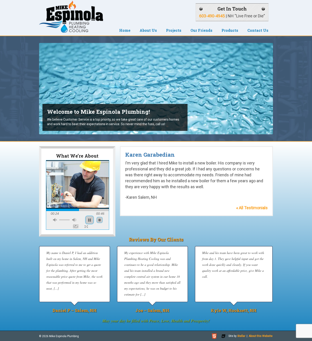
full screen (86, 227)
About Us (148, 30)
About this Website (260, 336)
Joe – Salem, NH (152, 310)
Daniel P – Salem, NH (75, 310)
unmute (55, 220)
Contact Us (257, 30)
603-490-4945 (212, 15)
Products (230, 30)
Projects (173, 30)
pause (89, 220)
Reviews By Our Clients (156, 239)
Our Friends (201, 30)
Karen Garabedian (150, 154)
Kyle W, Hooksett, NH (233, 310)
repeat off (76, 227)
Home (124, 30)
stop (99, 220)
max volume (74, 220)
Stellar (241, 336)
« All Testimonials (252, 207)
